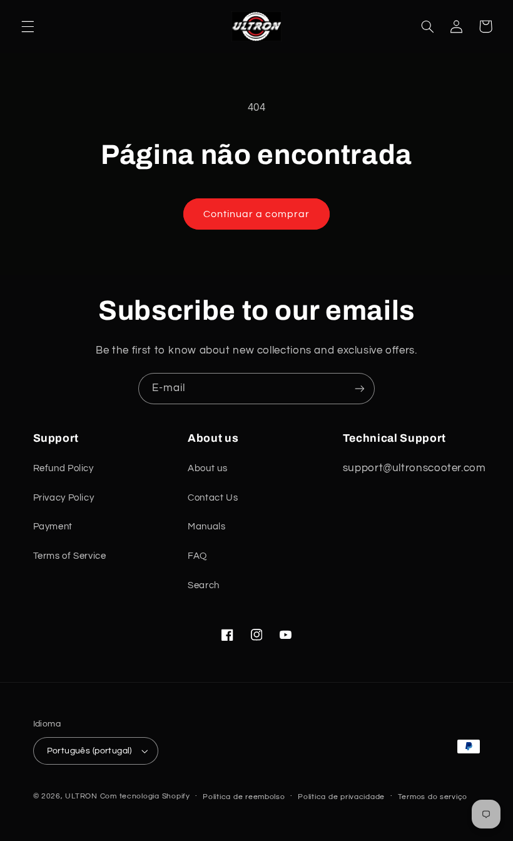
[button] (27, 26)
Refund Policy (63, 468)
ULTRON (81, 796)
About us (207, 468)
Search (204, 585)
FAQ (197, 556)
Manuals (206, 526)
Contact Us (213, 497)
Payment (53, 526)
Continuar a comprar (256, 214)
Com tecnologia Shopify (145, 796)
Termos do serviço (433, 796)
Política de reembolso (244, 796)
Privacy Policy (63, 497)
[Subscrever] (359, 388)
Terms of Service (69, 556)
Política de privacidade (341, 796)
